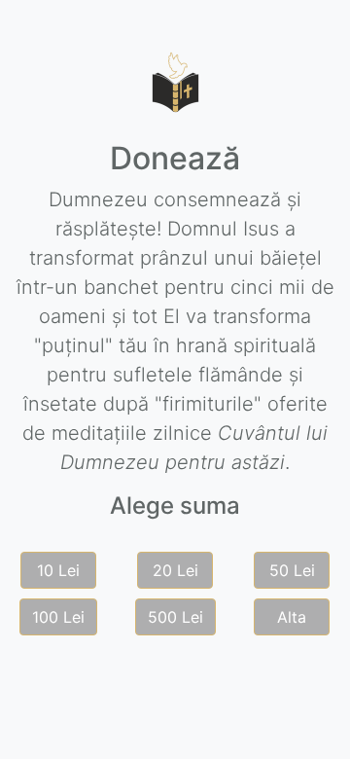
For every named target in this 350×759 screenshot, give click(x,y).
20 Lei (175, 570)
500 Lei (175, 617)
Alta (291, 617)
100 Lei (58, 617)
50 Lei (292, 570)
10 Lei (58, 570)
